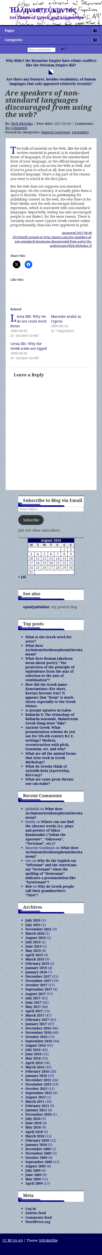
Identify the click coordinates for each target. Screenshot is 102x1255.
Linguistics (80, 132)
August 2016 (35, 1045)
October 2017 (36, 985)
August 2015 (35, 1097)
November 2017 (38, 980)
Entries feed (35, 1213)
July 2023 (33, 925)
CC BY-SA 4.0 (13, 1240)
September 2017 (38, 989)
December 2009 (38, 1149)
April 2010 (34, 1131)
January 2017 (36, 1024)
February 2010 (37, 1140)
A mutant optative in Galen (48, 710)
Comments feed (38, 1217)
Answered (77, 233)
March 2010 (34, 1136)
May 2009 (33, 1179)
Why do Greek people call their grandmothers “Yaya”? (49, 890)
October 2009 (36, 1157)
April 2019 (34, 955)
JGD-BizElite (48, 1240)
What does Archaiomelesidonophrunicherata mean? (53, 649)
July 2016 (33, 1049)
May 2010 (33, 1127)
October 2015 (36, 1088)
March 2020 (34, 933)
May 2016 (33, 1058)
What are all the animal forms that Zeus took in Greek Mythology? (50, 757)
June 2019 (33, 946)
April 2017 (34, 1011)
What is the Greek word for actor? (48, 639)
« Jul (22, 577)
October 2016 (36, 1036)
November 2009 (38, 1153)
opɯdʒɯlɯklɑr (36, 607)
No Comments (16, 128)
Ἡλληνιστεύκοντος (42, 10)
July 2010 (33, 1118)
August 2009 (35, 1166)
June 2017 (33, 1002)
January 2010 (36, 1144)
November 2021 (38, 929)
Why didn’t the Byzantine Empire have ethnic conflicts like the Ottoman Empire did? (51, 62)
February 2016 (37, 1071)
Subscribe (31, 520)
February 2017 (37, 1019)
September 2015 (38, 1093)
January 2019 (36, 967)
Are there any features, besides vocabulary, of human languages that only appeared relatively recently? (51, 81)
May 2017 (33, 1006)
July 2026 (33, 920)
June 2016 (33, 1054)
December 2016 (38, 1028)
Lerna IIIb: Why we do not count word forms (28, 321)
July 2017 (33, 998)
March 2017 (34, 1015)
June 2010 (33, 1123)
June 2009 (33, 1174)
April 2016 (34, 1062)
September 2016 (38, 1041)
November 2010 (38, 1114)
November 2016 (38, 1032)
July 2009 (33, 1170)
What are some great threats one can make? (49, 781)
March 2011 (34, 1101)
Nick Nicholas (22, 123)
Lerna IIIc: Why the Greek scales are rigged (28, 346)
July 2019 (33, 942)
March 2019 (34, 959)
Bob (28, 886)
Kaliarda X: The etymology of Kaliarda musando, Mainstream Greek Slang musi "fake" (51, 718)
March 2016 (34, 1067)
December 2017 (38, 976)
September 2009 (38, 1162)
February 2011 (37, 1105)
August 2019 (35, 937)
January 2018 (36, 972)
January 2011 (36, 1110)
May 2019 (33, 950)
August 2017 (35, 993)
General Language (55, 132)
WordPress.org (37, 1221)
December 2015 (38, 1080)
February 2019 (37, 963)
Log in (30, 1208)
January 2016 (36, 1075)
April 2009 (34, 1183)
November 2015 (38, 1084)
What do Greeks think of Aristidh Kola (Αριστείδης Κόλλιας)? (47, 770)
